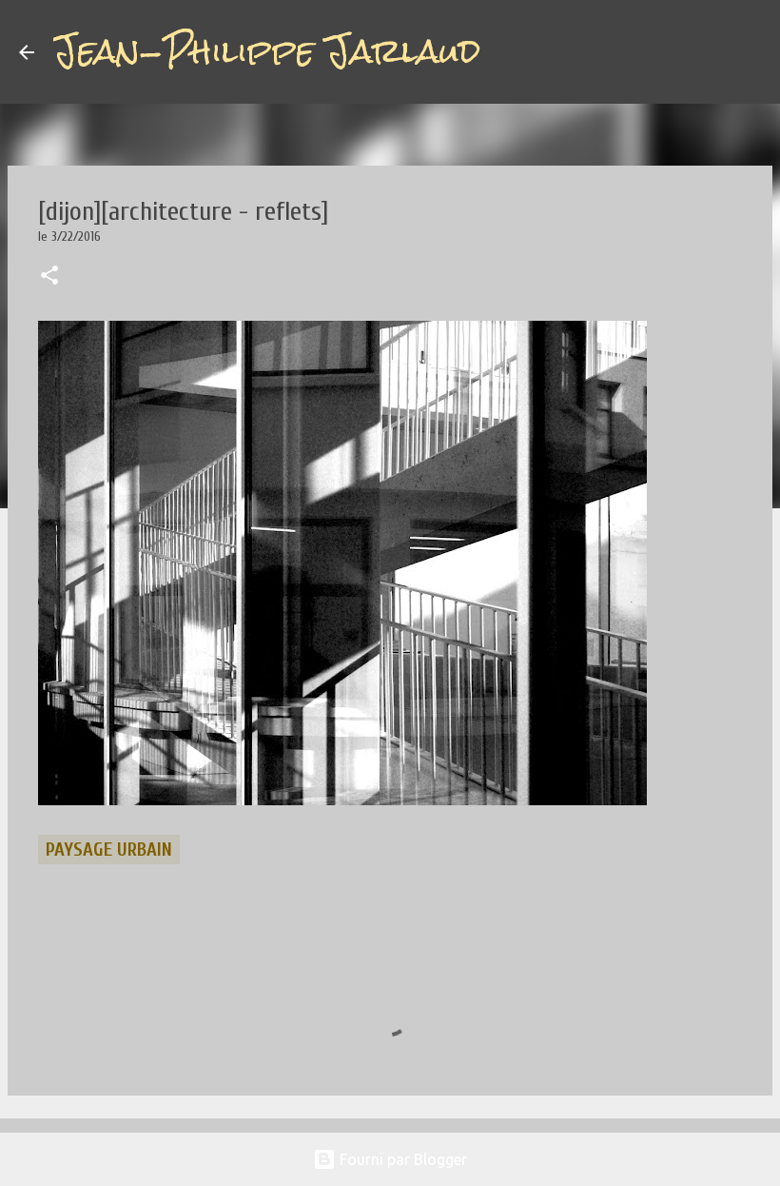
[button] (49, 277)
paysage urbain (109, 849)
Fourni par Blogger (401, 1159)
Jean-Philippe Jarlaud (266, 51)
